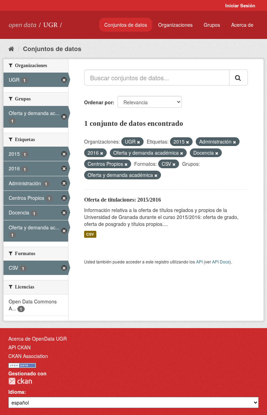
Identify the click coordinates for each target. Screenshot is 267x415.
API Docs (220, 262)
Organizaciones (175, 24)
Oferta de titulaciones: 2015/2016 (122, 200)
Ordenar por (98, 102)
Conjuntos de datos (125, 24)
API (199, 262)
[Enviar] (238, 78)
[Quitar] (138, 142)
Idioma (16, 391)
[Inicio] (11, 48)
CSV (90, 234)
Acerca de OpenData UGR (37, 338)
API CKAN (19, 347)
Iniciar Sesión (240, 5)
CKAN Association (28, 355)
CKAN (20, 381)
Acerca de (242, 24)
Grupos (212, 24)
